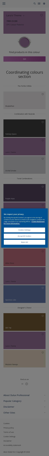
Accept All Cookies (24, 236)
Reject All (24, 242)
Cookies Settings (24, 230)
